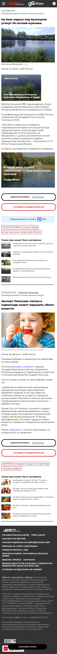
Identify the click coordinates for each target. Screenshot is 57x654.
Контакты (29, 560)
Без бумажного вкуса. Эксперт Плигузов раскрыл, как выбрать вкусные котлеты (29, 481)
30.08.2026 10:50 (8, 292)
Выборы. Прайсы (11, 560)
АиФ (26, 64)
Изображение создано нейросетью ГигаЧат (22, 349)
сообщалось (15, 430)
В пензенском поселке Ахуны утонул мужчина (32, 277)
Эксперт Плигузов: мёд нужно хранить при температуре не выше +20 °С (30, 490)
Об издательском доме (15, 535)
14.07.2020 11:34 (8, 11)
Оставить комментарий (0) (28, 207)
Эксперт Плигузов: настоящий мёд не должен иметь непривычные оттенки (32, 515)
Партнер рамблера (25, 641)
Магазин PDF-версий (13, 539)
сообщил (28, 366)
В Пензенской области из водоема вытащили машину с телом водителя (31, 270)
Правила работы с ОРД (15, 550)
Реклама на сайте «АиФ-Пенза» (20, 546)
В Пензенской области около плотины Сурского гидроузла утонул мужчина (33, 245)
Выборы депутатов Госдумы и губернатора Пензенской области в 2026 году (27, 564)
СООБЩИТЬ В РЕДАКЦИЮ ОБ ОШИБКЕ (22, 569)
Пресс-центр (38, 535)
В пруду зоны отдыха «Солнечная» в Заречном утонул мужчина (26, 171)
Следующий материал (27, 647)
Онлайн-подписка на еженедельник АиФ (26, 542)
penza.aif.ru (17, 366)
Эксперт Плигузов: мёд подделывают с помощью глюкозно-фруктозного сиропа (33, 498)
